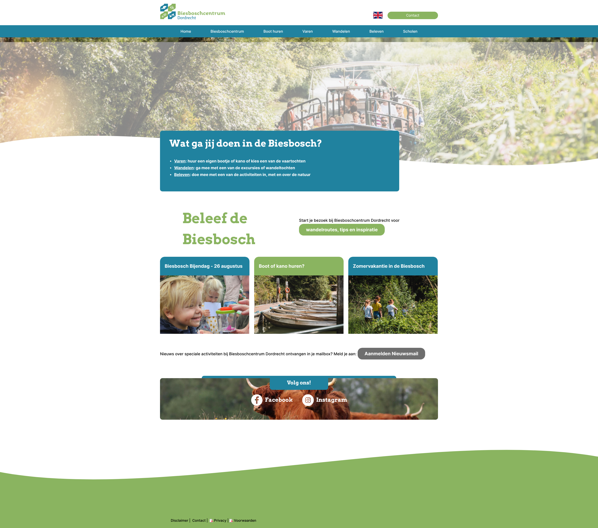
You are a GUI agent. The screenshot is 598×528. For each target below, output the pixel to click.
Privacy (220, 520)
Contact (412, 15)
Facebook (279, 399)
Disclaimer (179, 520)
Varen (179, 161)
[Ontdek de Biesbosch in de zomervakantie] (393, 295)
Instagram (331, 399)
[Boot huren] (299, 295)
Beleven (181, 174)
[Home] (378, 17)
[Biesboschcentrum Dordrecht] (192, 18)
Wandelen (183, 168)
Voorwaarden (245, 520)
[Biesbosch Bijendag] (204, 295)
